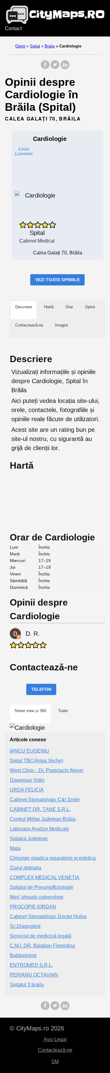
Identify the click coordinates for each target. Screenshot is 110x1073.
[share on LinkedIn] (65, 67)
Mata (15, 848)
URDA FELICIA (27, 789)
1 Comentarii (23, 153)
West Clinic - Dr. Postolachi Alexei (46, 770)
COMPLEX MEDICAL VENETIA (44, 877)
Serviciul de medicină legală (40, 935)
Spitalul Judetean (29, 838)
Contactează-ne (55, 1050)
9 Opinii (23, 148)
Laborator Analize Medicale (39, 828)
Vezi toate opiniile (57, 279)
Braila (50, 46)
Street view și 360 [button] (30, 710)
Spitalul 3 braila (27, 984)
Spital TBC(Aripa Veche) (36, 760)
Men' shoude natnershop (36, 897)
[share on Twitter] (55, 67)
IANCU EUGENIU (29, 750)
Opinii (20, 46)
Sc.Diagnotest (25, 926)
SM (55, 1061)
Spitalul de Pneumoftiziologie (41, 887)
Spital (35, 46)
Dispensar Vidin (27, 780)
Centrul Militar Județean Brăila (42, 819)
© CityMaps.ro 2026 (37, 1028)
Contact (13, 28)
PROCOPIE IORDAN (33, 906)
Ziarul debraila (25, 867)
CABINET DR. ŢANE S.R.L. (40, 809)
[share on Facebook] (45, 67)
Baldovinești (23, 955)
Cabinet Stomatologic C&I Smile (45, 799)
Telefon (41, 689)
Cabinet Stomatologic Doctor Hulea (48, 916)
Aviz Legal (55, 1039)
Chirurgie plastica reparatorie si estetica (53, 858)
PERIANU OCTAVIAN (34, 974)
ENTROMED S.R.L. (31, 965)
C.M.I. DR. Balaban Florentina (42, 945)
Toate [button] (63, 710)
